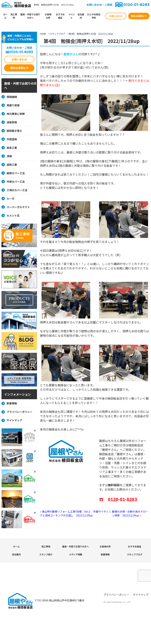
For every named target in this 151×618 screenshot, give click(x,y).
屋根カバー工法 (16, 173)
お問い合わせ (115, 16)
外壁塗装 (12, 139)
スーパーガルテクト (18, 207)
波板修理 (12, 122)
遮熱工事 (12, 164)
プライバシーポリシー (19, 412)
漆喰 (9, 156)
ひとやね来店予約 (93, 16)
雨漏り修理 (13, 105)
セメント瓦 (13, 215)
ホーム (5, 16)
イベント (71, 16)
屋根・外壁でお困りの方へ (30, 16)
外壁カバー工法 (16, 181)
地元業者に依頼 (16, 114)
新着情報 (12, 403)
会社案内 (81, 16)
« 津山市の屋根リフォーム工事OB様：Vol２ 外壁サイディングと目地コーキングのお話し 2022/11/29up (75, 513)
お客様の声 (48, 16)
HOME (43, 33)
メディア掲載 (75, 554)
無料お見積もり (139, 16)
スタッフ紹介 (45, 554)
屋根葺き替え (14, 131)
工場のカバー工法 (17, 190)
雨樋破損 (12, 97)
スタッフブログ (57, 33)
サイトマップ (14, 420)
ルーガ (10, 198)
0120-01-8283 (136, 4)
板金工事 (12, 147)
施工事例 (13, 16)
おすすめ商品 (60, 16)
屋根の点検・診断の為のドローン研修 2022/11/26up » (130, 513)
